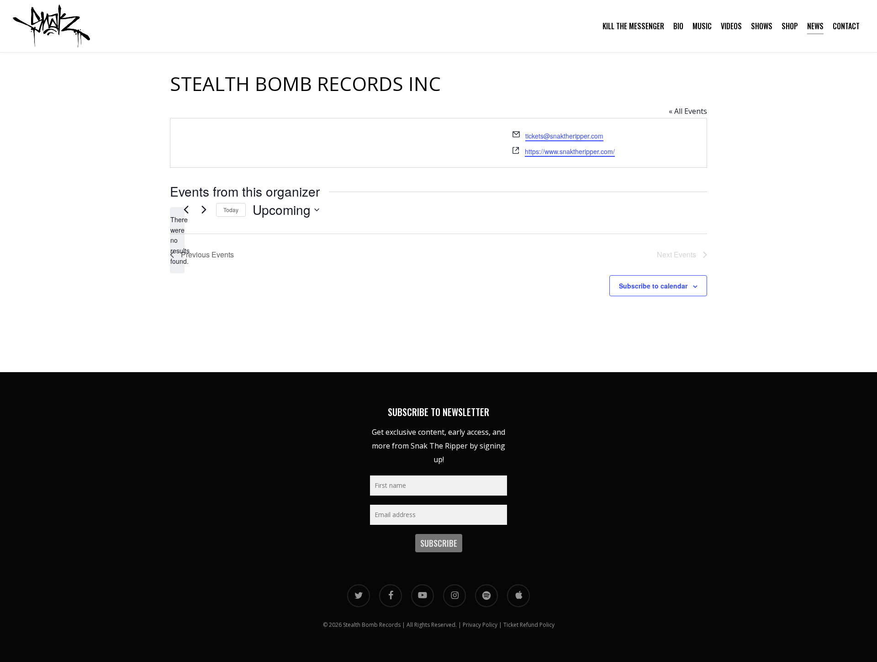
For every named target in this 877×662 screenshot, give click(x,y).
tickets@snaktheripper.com (564, 135)
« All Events (688, 111)
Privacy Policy (480, 625)
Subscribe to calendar (653, 285)
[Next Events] (203, 209)
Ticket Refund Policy (529, 625)
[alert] (177, 240)
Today (230, 210)
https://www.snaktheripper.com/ (570, 151)
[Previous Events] (185, 209)
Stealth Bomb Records (372, 625)
